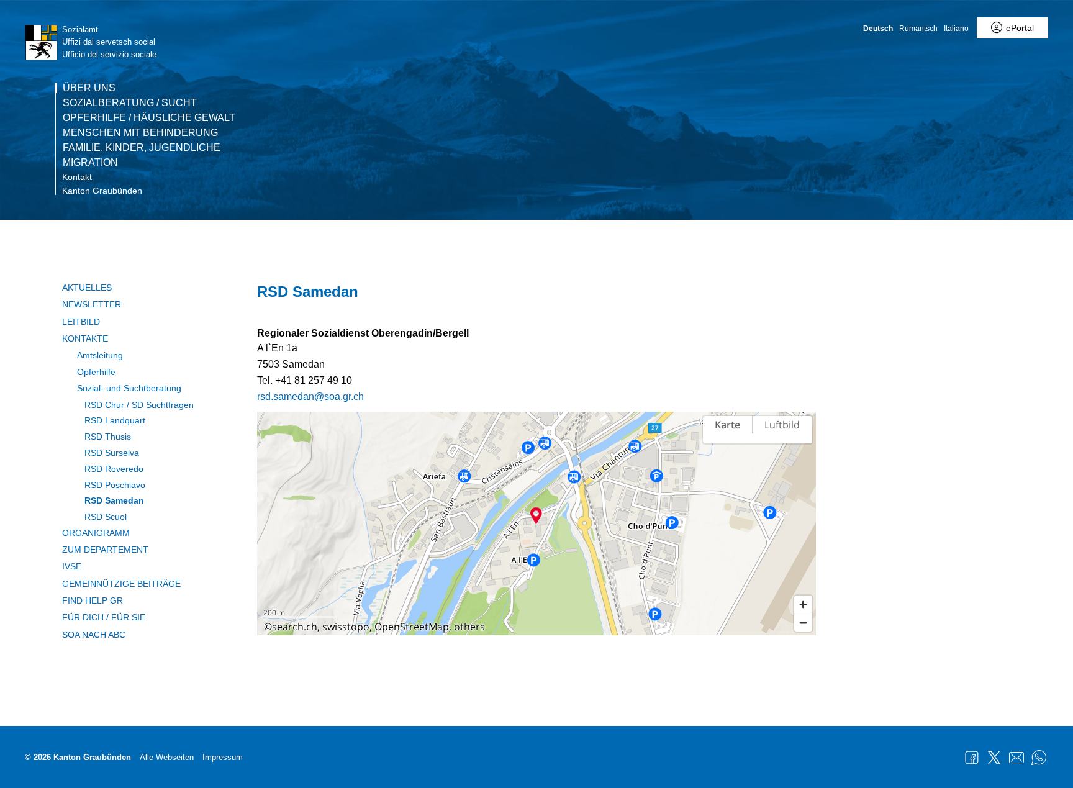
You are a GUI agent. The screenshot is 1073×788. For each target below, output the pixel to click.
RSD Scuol (105, 517)
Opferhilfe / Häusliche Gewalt (149, 118)
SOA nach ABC (93, 635)
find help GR (92, 600)
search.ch (294, 626)
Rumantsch (918, 28)
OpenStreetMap (411, 626)
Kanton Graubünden (102, 190)
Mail (1016, 757)
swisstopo (345, 626)
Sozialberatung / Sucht (130, 103)
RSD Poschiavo (114, 485)
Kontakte (85, 338)
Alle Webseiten (167, 757)
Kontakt (77, 177)
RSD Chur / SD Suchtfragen (139, 405)
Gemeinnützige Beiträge (121, 584)
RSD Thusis (107, 437)
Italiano (956, 28)
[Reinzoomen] (803, 605)
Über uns (89, 88)
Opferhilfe (96, 372)
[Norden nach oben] (803, 460)
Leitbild (81, 322)
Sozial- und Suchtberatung (129, 388)
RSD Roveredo (113, 469)
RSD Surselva (111, 453)
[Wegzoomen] (803, 623)
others (469, 626)
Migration (90, 163)
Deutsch (878, 28)
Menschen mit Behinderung (140, 133)
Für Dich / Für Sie (103, 617)
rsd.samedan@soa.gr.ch (310, 396)
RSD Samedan (114, 500)
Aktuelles (87, 287)
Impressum (222, 757)
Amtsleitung (100, 355)
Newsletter (91, 304)
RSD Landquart (114, 420)
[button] (536, 515)
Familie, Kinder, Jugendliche (141, 148)
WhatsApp (1039, 757)
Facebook (971, 757)
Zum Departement (105, 550)
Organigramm (96, 533)
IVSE (71, 566)
